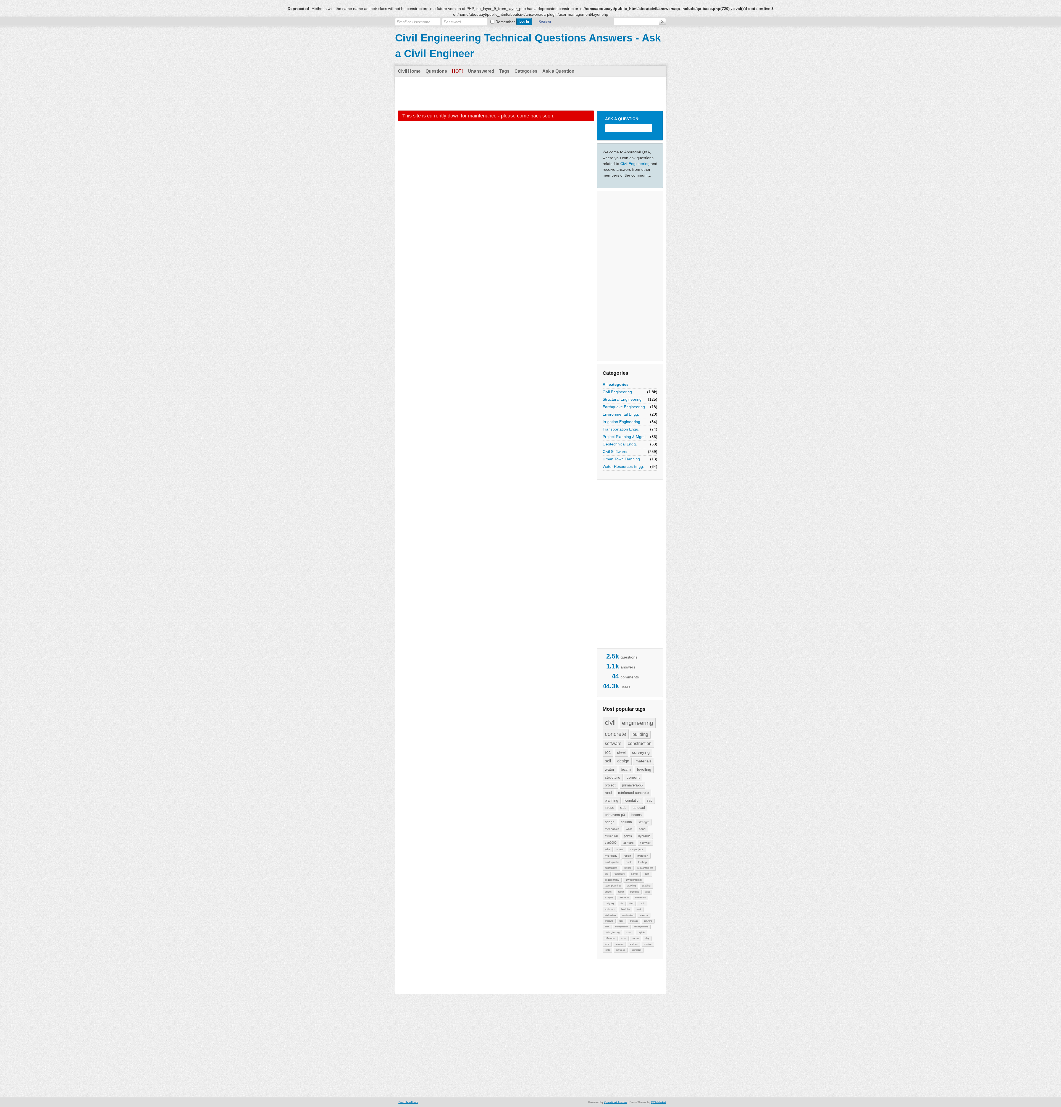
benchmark (640, 897)
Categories (525, 71)
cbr (621, 903)
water (609, 769)
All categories (616, 384)
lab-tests (628, 842)
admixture (624, 897)
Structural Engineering (622, 399)
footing (642, 862)
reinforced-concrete (633, 793)
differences (610, 938)
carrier (634, 873)
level (607, 944)
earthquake (612, 862)
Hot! (457, 71)
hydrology (611, 855)
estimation (636, 950)
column (626, 822)
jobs (607, 849)
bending (634, 891)
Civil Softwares (615, 451)
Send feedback (408, 1102)
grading (646, 885)
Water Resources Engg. (623, 466)
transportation (621, 926)
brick (629, 862)
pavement (620, 950)
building (640, 734)
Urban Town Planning (621, 459)
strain (642, 903)
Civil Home (409, 71)
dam (647, 873)
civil (610, 722)
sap (649, 800)
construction (640, 743)
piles (647, 892)
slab (623, 808)
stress (609, 808)
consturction (627, 915)
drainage (634, 921)
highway (645, 842)
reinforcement (645, 868)
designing (609, 903)
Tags (504, 71)
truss (623, 938)
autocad (639, 808)
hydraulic (644, 836)
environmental (634, 879)
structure (612, 777)
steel (621, 752)
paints (628, 836)
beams (636, 815)
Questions (436, 71)
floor (607, 926)
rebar (621, 891)
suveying (609, 897)
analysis (633, 944)
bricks (608, 891)
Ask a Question (558, 71)
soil (608, 761)
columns (648, 921)
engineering (637, 723)
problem (648, 944)
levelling (644, 769)
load (621, 921)
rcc (608, 752)
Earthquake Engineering (624, 407)
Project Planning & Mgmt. (625, 436)
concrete (615, 734)
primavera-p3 (615, 815)
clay (647, 938)
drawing (631, 885)
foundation (632, 800)
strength (643, 822)
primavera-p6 (632, 785)
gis (606, 873)
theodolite (625, 909)
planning (611, 800)
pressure (609, 921)
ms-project (636, 849)
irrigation (642, 855)
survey (635, 938)
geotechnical (612, 879)
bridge (609, 822)
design (623, 761)
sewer (629, 932)
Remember (505, 22)
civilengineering (612, 932)
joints (607, 950)
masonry (644, 915)
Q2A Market (658, 1102)
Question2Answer (615, 1102)
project (610, 785)
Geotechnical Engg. (620, 444)
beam (626, 769)
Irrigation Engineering (621, 421)
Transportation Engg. (621, 429)
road (608, 793)
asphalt (641, 932)
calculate (619, 873)
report (627, 855)
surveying (641, 752)
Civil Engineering (635, 163)
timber (627, 868)
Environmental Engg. (621, 414)
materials (643, 761)
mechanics (612, 829)
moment (619, 944)
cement (633, 777)
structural (611, 836)
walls (629, 829)
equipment (609, 909)
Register (545, 21)
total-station (610, 915)
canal (638, 909)
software (613, 743)
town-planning (613, 885)
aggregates (611, 868)
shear (620, 849)
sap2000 (610, 842)
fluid (631, 903)
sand (642, 829)
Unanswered (481, 71)
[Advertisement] (530, 93)
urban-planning (641, 926)
